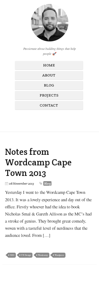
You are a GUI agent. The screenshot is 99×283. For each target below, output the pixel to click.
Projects (49, 95)
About (48, 75)
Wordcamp (43, 254)
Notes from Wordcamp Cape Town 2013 (38, 162)
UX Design (26, 254)
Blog (49, 85)
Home (49, 65)
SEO (12, 254)
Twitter (54, 120)
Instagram (45, 120)
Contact (49, 105)
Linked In (63, 120)
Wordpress (59, 254)
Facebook (36, 120)
